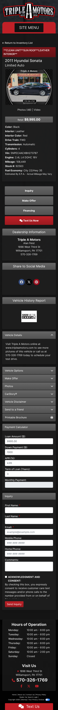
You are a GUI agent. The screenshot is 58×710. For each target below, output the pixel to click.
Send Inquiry (14, 604)
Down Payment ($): (16, 447)
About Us (21, 695)
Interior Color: (13, 135)
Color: (9, 126)
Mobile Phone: (13, 538)
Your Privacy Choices (36, 700)
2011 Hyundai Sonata (23, 62)
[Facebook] (22, 282)
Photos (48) (24, 109)
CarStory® (11, 393)
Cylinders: (11, 148)
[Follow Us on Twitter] (29, 686)
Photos (9, 386)
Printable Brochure (16, 417)
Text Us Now (31, 220)
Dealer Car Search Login (28, 697)
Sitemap (24, 700)
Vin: (7, 153)
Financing (29, 210)
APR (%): (10, 458)
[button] (8, 87)
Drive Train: (12, 139)
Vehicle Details (13, 335)
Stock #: (10, 166)
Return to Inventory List (18, 42)
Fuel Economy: (14, 170)
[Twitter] (29, 282)
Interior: (10, 131)
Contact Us (30, 695)
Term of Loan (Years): (17, 469)
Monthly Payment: (15, 480)
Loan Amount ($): (15, 436)
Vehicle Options (14, 370)
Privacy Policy (41, 695)
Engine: (9, 157)
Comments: (12, 559)
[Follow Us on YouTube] (36, 686)
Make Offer (11, 378)
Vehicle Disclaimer (15, 401)
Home (14, 695)
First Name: (11, 505)
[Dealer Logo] (29, 10)
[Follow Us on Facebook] (21, 686)
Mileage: (10, 161)
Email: (8, 527)
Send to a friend (14, 409)
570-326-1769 (31, 680)
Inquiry (29, 190)
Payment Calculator (16, 427)
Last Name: (11, 516)
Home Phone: (13, 548)
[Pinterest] (36, 282)
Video (37, 109)
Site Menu (29, 27)
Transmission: (13, 144)
